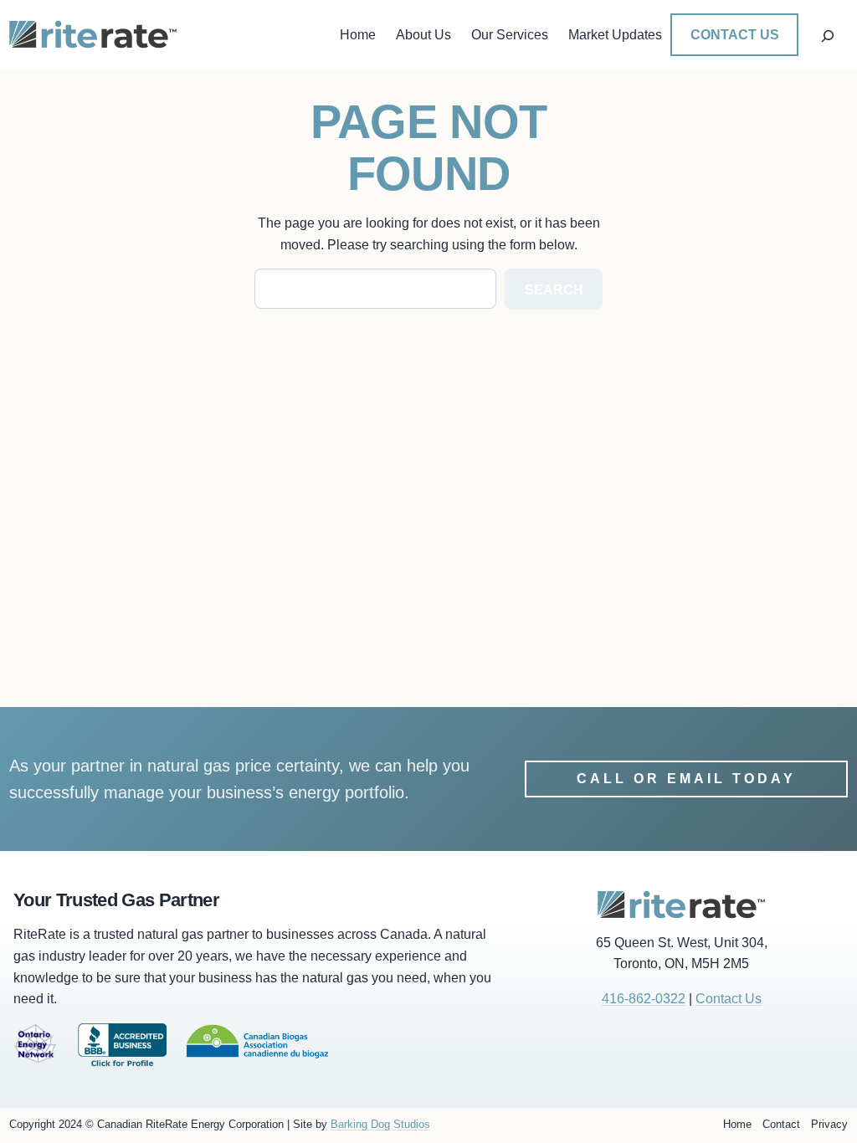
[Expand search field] (828, 34)
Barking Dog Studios (380, 1124)
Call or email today (686, 778)
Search (554, 290)
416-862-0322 (643, 999)
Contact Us (734, 35)
